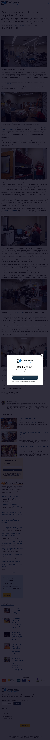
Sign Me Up (25, 378)
